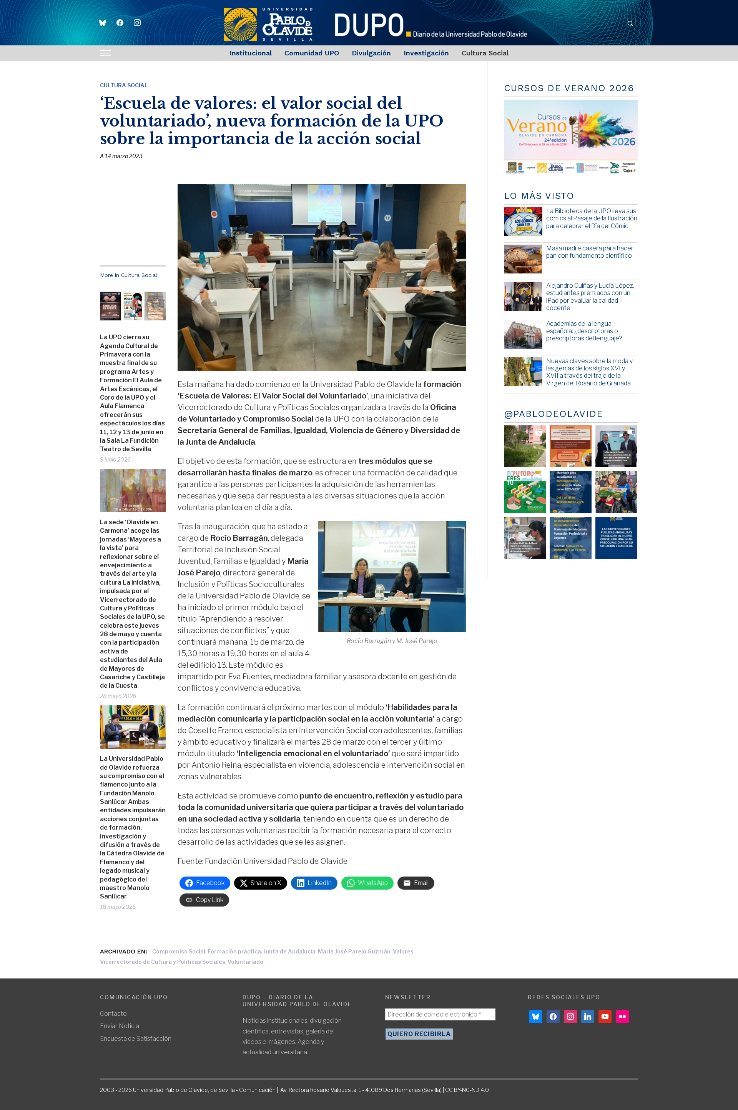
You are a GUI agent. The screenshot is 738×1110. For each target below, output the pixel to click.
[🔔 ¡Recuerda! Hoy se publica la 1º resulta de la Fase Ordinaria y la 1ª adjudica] (616, 492)
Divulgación (371, 53)
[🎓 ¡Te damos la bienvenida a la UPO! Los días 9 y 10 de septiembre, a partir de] (525, 492)
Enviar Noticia (119, 1026)
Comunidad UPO (311, 53)
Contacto (113, 1013)
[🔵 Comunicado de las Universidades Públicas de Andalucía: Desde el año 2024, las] (616, 538)
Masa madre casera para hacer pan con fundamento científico (589, 252)
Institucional (250, 53)
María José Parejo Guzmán (354, 951)
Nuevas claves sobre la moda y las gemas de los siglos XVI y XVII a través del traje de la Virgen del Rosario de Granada (589, 372)
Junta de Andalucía (289, 951)
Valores (403, 951)
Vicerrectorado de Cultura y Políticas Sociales (162, 961)
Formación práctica (234, 951)
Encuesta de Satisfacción (135, 1038)
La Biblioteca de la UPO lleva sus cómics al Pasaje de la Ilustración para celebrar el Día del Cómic (591, 218)
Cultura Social (485, 53)
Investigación (426, 53)
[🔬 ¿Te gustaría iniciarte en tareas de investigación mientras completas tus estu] (571, 538)
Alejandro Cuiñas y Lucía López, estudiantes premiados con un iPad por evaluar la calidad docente (590, 297)
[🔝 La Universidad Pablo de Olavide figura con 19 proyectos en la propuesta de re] (525, 538)
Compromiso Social (178, 951)
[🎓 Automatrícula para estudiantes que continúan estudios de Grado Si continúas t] (571, 492)
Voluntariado (245, 961)
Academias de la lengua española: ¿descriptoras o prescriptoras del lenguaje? (584, 331)
